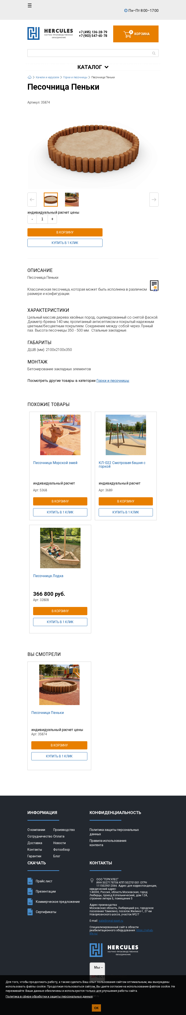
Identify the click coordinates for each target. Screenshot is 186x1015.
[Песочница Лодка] (60, 548)
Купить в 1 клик (65, 243)
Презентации (46, 891)
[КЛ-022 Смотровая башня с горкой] (126, 434)
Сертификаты (46, 912)
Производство (64, 830)
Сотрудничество (39, 836)
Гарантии (34, 856)
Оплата (58, 836)
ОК (96, 1008)
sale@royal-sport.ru (111, 920)
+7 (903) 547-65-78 (93, 36)
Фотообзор (61, 849)
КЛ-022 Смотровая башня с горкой (122, 465)
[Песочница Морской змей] (60, 434)
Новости (59, 843)
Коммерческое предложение (58, 901)
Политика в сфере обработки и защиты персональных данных (49, 996)
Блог (56, 856)
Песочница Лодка (48, 576)
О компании (36, 830)
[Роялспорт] (50, 39)
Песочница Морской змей (55, 463)
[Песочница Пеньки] (93, 148)
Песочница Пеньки (47, 712)
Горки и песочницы (112, 380)
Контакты (34, 849)
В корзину (64, 232)
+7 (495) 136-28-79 (93, 32)
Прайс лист (44, 881)
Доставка (34, 843)
